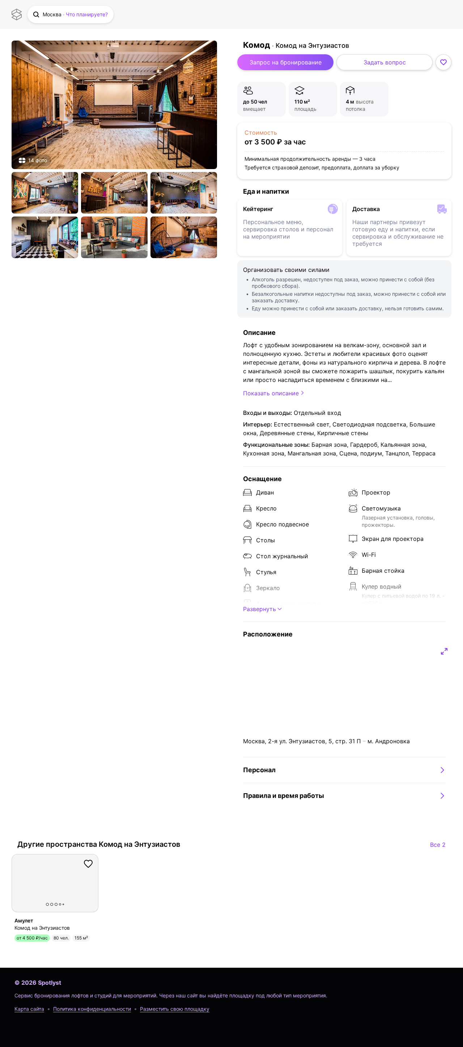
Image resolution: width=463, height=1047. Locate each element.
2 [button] (51, 904)
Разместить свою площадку (174, 1009)
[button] (70, 14)
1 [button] (47, 904)
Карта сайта (29, 1009)
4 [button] (60, 904)
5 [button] (63, 904)
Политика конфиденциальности (92, 1009)
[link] (114, 105)
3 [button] (56, 904)
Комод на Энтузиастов (312, 45)
